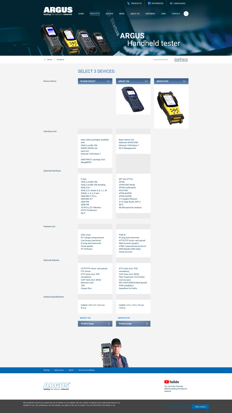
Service (109, 14)
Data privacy (59, 370)
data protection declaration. (33, 408)
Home (81, 14)
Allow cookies (200, 407)
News (121, 14)
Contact (176, 14)
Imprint (71, 370)
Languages (179, 3)
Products (136, 3)
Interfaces (157, 3)
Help (207, 410)
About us (135, 14)
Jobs (163, 14)
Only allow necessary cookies (178, 407)
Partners (150, 14)
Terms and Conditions (86, 370)
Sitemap (47, 370)
